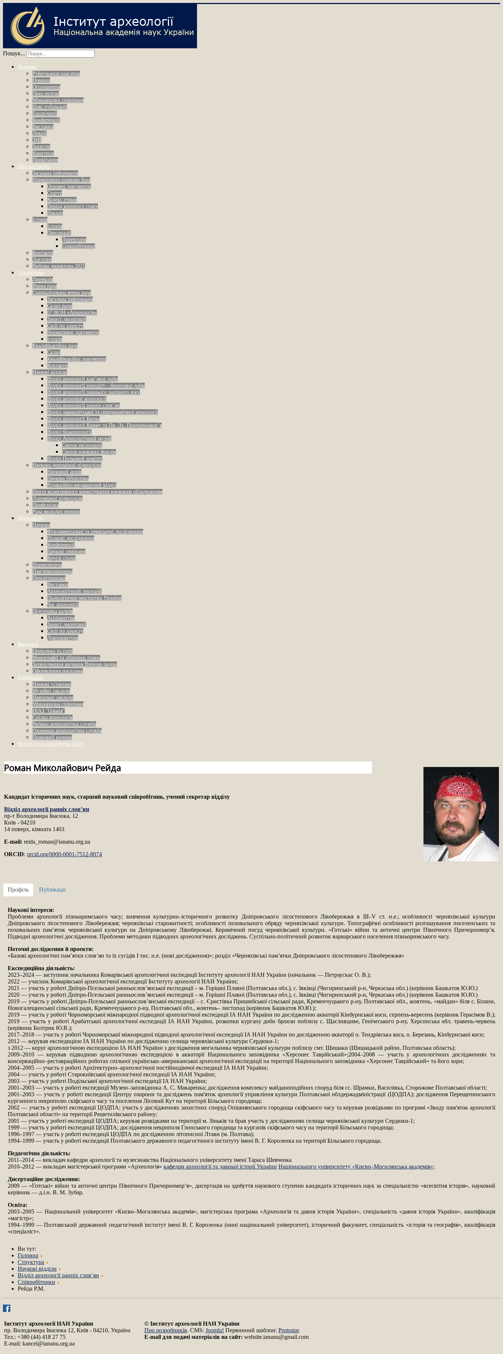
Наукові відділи (49, 372)
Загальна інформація (55, 173)
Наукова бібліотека (68, 478)
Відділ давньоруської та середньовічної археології (102, 412)
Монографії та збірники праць (66, 657)
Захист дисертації (66, 319)
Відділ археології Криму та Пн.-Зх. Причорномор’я (104, 425)
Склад (53, 352)
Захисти (41, 146)
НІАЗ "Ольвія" (48, 711)
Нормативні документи (73, 332)
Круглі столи (61, 558)
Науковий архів (64, 472)
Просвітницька (49, 578)
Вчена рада (44, 286)
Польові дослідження (70, 538)
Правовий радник (52, 737)
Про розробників (165, 1330)
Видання (28, 644)
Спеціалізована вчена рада (61, 292)
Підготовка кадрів (52, 611)
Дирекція (42, 279)
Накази (55, 213)
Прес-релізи (45, 93)
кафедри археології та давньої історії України (220, 1166)
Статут (54, 193)
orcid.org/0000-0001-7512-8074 (64, 854)
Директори (74, 239)
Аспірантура (61, 618)
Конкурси (43, 153)
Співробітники (78, 246)
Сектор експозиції (82, 445)
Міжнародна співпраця (58, 100)
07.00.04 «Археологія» (72, 312)
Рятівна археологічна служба (64, 724)
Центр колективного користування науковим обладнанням (97, 491)
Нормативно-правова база (61, 180)
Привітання (45, 160)
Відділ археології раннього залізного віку (93, 392)
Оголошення (46, 87)
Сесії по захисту (65, 326)
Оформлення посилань (57, 671)
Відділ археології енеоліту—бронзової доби (96, 385)
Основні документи (69, 186)
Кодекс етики (62, 199)
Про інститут (34, 166)
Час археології (63, 604)
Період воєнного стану (72, 206)
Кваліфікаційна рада (55, 345)
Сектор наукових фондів (89, 452)
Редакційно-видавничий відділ (81, 485)
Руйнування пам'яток (56, 73)
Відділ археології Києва (73, 418)
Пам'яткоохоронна (52, 571)
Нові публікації (49, 107)
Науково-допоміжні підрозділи (66, 465)
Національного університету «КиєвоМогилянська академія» (355, 1166)
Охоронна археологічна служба (67, 730)
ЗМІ (36, 140)
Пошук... (14, 53)
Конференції (46, 120)
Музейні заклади (51, 691)
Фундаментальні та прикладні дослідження (95, 531)
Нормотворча (47, 564)
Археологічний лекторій (74, 591)
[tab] (18, 889)
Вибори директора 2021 (58, 266)
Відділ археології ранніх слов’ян (83, 405)
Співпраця (30, 677)
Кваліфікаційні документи (76, 359)
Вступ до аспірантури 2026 (51, 744)
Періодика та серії (52, 651)
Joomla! (214, 1330)
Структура (30, 272)
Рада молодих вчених (56, 511)
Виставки (42, 126)
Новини (27, 67)
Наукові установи (51, 684)
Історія (40, 219)
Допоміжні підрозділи (57, 498)
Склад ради (59, 306)
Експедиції (44, 113)
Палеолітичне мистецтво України (84, 598)
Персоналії (59, 233)
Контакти (42, 253)
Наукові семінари (66, 551)
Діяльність (30, 518)
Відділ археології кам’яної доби (82, 379)
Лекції (39, 133)
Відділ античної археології (76, 399)
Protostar (288, 1330)
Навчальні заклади (52, 697)
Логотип (42, 259)
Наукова (41, 525)
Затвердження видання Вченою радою (74, 664)
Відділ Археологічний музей (79, 438)
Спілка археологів (52, 717)
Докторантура (62, 637)
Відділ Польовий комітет (74, 458)
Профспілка (45, 505)
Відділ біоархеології (69, 432)
